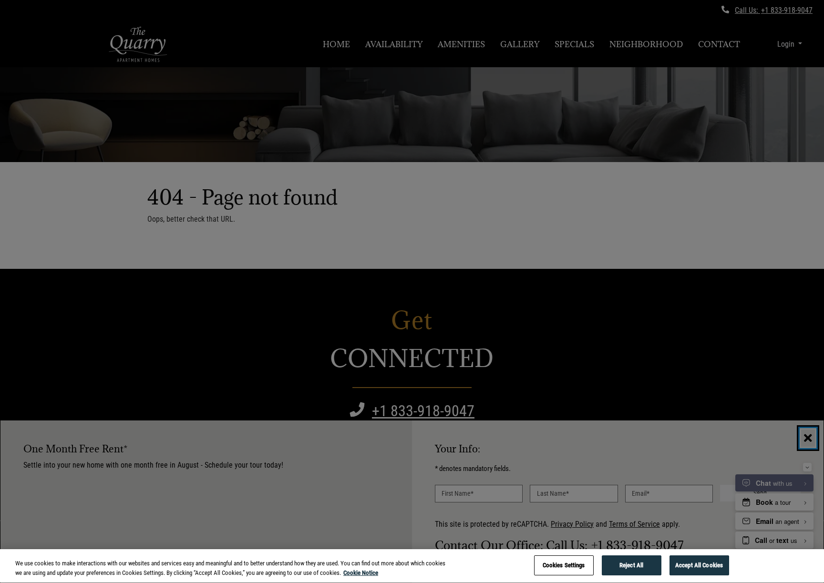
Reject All (631, 565)
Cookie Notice (360, 572)
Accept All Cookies (699, 565)
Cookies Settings (564, 565)
